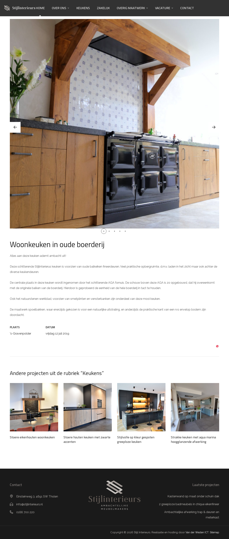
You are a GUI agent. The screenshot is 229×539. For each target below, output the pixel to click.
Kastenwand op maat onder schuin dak (193, 496)
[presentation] (15, 127)
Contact (187, 8)
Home (40, 8)
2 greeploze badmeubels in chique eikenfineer (189, 504)
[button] (103, 231)
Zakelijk (103, 8)
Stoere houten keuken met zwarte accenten (87, 439)
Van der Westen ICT (197, 532)
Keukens (83, 8)
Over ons (59, 8)
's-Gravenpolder (20, 333)
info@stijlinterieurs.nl (29, 504)
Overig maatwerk (131, 8)
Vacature (162, 8)
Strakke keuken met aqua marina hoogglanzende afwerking (193, 439)
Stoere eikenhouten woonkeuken (32, 437)
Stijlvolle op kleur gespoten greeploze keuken (135, 439)
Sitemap (214, 532)
